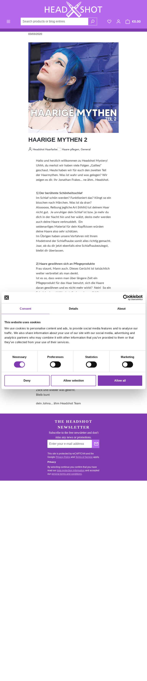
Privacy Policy (63, 457)
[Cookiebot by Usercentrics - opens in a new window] (126, 297)
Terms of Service (84, 457)
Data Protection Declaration (25, 591)
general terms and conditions (66, 474)
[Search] (92, 21)
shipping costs (56, 666)
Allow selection (73, 380)
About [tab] (121, 308)
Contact (86, 499)
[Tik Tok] (102, 590)
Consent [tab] (25, 308)
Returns (87, 514)
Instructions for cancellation (99, 521)
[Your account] (118, 21)
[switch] (55, 364)
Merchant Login (18, 570)
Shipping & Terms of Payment (100, 507)
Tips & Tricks (16, 562)
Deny (27, 380)
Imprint (12, 598)
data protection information (71, 470)
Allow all (120, 380)
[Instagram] (102, 576)
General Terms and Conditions (101, 528)
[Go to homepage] (73, 10)
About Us (14, 584)
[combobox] (54, 21)
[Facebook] (102, 563)
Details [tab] (73, 308)
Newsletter (15, 577)
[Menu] (8, 21)
